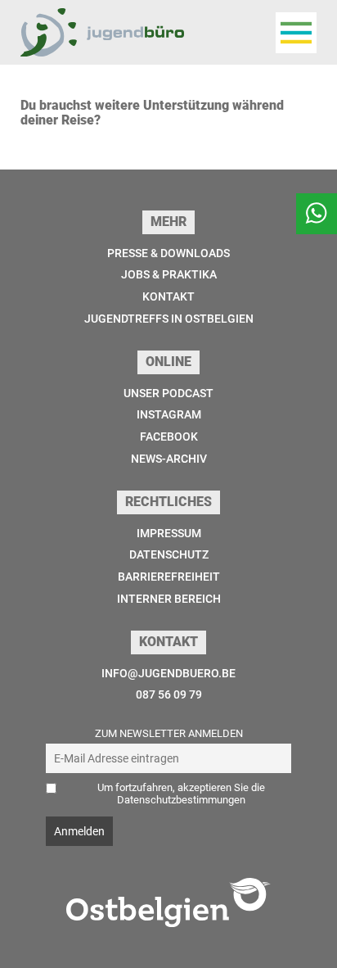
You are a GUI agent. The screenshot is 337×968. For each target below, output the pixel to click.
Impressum (169, 533)
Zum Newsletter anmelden (169, 733)
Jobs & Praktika (169, 274)
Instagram (169, 414)
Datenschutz (169, 554)
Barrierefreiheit (169, 576)
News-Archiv (169, 458)
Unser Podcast (168, 393)
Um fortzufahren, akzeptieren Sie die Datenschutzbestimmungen (181, 793)
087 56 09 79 (169, 694)
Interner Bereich (169, 598)
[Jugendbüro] (102, 32)
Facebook (169, 436)
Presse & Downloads (168, 253)
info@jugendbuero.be (168, 673)
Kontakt (168, 296)
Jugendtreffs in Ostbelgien (169, 318)
